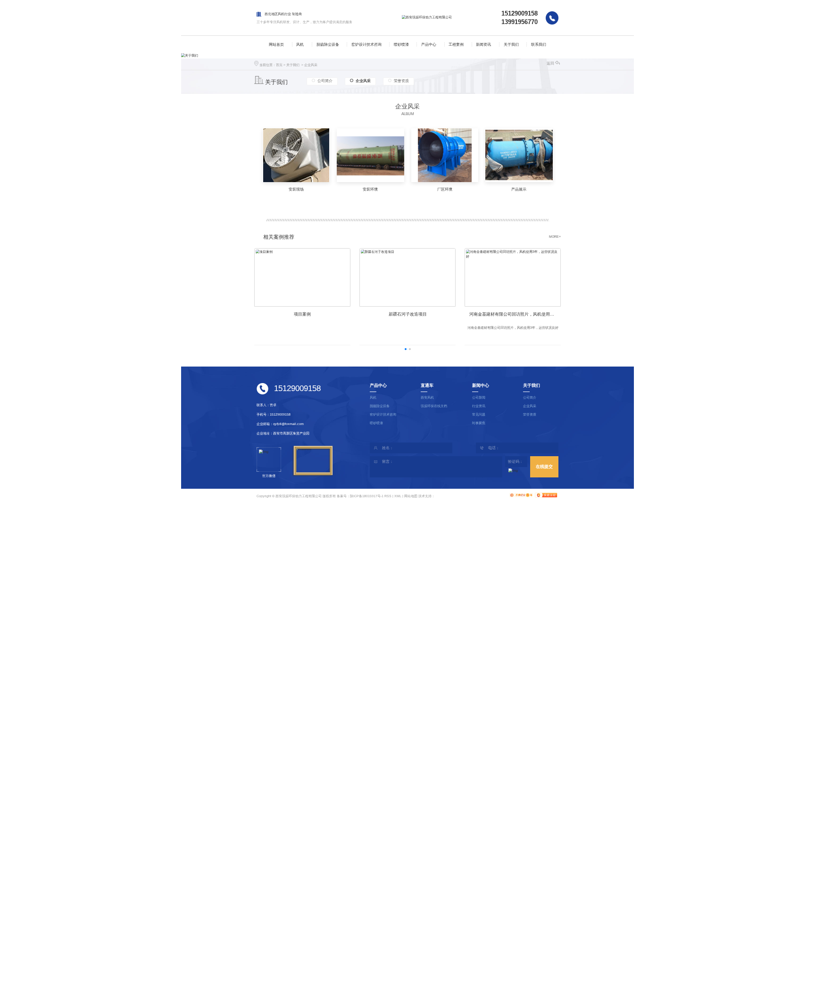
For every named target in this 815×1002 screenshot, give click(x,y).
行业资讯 (478, 406)
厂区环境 (444, 189)
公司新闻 (478, 397)
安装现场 (296, 189)
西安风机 (427, 397)
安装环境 (370, 189)
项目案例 (302, 314)
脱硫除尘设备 (327, 44)
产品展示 (518, 189)
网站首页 (276, 44)
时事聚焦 (478, 423)
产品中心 (428, 44)
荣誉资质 (401, 81)
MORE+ (555, 236)
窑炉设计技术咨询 (366, 44)
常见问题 (478, 414)
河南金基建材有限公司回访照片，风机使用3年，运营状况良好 (515, 314)
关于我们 (511, 44)
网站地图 (410, 496)
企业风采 (310, 65)
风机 (300, 44)
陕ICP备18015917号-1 (366, 496)
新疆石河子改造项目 (408, 314)
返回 (550, 63)
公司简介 (325, 81)
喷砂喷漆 (401, 44)
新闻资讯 (483, 44)
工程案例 (456, 44)
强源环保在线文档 (434, 406)
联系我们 (538, 44)
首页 (279, 65)
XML (397, 496)
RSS (387, 496)
